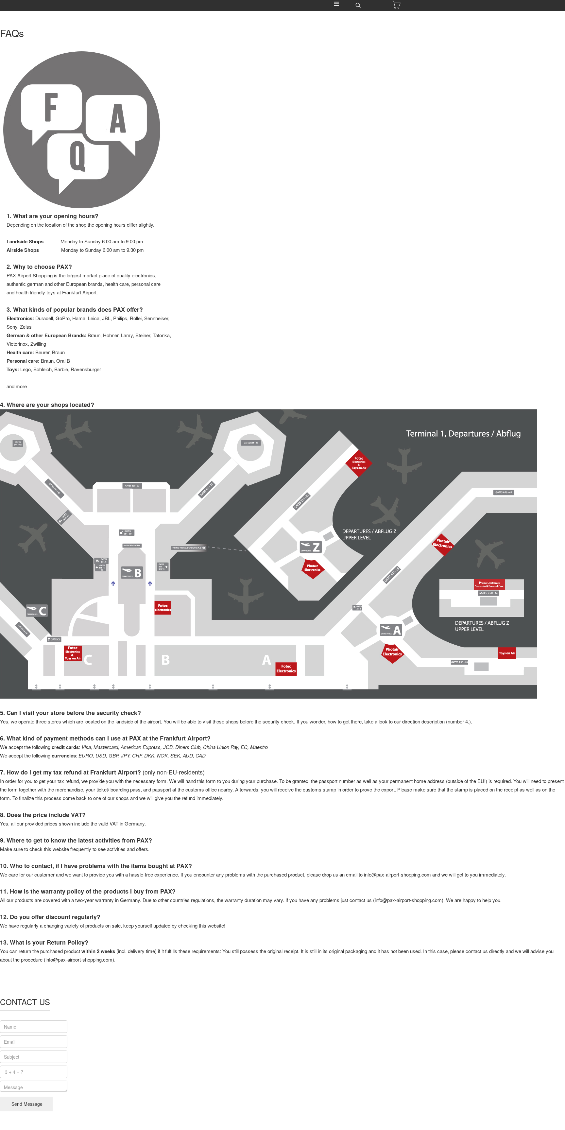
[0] (396, 4)
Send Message (26, 1104)
